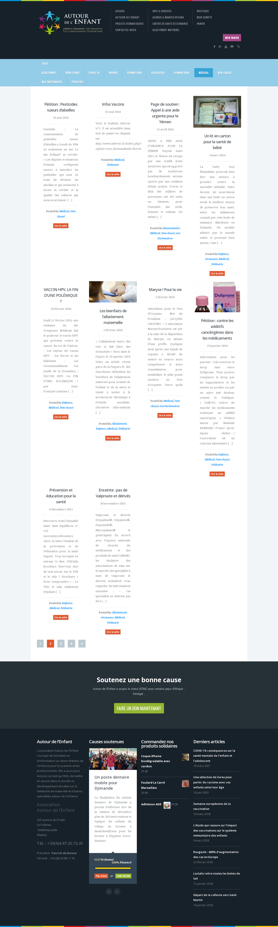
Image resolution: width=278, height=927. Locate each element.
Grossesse (158, 72)
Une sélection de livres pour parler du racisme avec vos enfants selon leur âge (212, 782)
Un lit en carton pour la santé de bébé (217, 141)
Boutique (203, 11)
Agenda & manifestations (168, 17)
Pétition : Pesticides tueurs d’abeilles (60, 107)
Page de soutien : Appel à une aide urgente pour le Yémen (165, 113)
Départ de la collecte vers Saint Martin (215, 897)
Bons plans (72, 72)
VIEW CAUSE (116, 774)
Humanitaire (182, 72)
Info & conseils (162, 11)
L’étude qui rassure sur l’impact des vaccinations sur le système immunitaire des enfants (215, 830)
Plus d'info (101, 876)
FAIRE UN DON (123, 876)
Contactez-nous (125, 30)
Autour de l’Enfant (127, 17)
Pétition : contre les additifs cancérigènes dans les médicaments (217, 329)
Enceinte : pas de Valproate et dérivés (113, 492)
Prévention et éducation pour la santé (61, 495)
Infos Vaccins (113, 104)
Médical (203, 72)
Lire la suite (61, 225)
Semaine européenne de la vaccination (212, 806)
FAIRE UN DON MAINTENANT (139, 708)
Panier (201, 23)
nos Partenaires (51, 82)
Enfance (113, 72)
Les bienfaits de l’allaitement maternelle (113, 316)
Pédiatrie (77, 82)
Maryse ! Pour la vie (165, 289)
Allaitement (48, 72)
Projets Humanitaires (129, 23)
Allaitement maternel (165, 30)
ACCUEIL (120, 11)
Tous (44, 63)
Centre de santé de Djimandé (170, 23)
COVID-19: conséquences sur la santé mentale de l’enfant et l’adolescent (214, 756)
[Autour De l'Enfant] (70, 22)
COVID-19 (94, 72)
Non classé (224, 72)
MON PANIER (232, 37)
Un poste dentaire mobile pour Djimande (111, 782)
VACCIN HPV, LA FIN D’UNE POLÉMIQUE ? (61, 295)
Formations (134, 72)
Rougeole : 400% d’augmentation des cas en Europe (216, 854)
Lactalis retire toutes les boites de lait (216, 875)
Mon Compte (204, 17)
